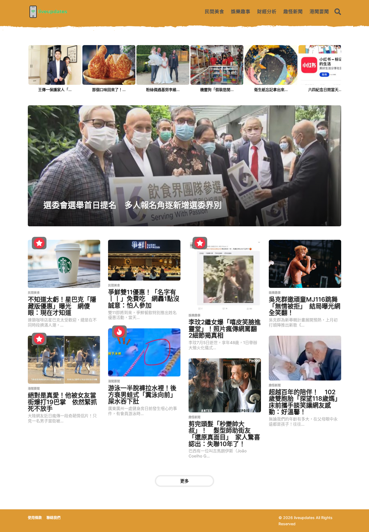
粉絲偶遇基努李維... (163, 89)
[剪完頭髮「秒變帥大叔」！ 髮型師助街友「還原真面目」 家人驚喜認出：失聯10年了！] (225, 385)
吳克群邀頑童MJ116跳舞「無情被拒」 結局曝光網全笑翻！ (304, 306)
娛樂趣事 (240, 11)
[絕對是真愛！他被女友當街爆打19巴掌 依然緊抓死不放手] (64, 360)
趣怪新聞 (293, 11)
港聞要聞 (319, 11)
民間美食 (214, 11)
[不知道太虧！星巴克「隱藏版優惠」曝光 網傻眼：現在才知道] (64, 264)
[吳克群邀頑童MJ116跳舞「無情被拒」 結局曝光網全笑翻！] (305, 264)
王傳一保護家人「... (55, 89)
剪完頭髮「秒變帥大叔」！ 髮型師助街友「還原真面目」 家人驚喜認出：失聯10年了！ (224, 434)
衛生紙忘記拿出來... (271, 89)
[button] (337, 11)
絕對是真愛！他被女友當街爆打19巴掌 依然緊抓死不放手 (62, 402)
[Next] (336, 65)
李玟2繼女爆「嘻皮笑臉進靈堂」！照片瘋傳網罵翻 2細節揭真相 (226, 328)
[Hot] (119, 331)
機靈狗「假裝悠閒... (217, 89)
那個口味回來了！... (109, 89)
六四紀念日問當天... (325, 89)
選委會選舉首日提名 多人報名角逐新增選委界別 (132, 205)
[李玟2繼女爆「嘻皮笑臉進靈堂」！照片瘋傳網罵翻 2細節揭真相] (225, 275)
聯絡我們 (53, 517)
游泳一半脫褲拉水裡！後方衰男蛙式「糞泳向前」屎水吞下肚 (142, 394)
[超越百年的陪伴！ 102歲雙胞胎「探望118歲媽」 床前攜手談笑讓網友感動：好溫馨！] (305, 358)
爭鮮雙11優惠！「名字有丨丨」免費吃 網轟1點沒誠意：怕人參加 (143, 298)
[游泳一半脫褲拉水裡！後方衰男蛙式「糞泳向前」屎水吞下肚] (144, 352)
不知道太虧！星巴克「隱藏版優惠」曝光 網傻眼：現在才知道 (62, 306)
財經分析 (267, 11)
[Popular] (39, 243)
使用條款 (35, 517)
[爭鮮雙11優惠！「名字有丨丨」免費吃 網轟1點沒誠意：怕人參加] (144, 260)
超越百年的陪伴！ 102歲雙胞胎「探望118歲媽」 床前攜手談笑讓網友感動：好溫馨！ (306, 402)
